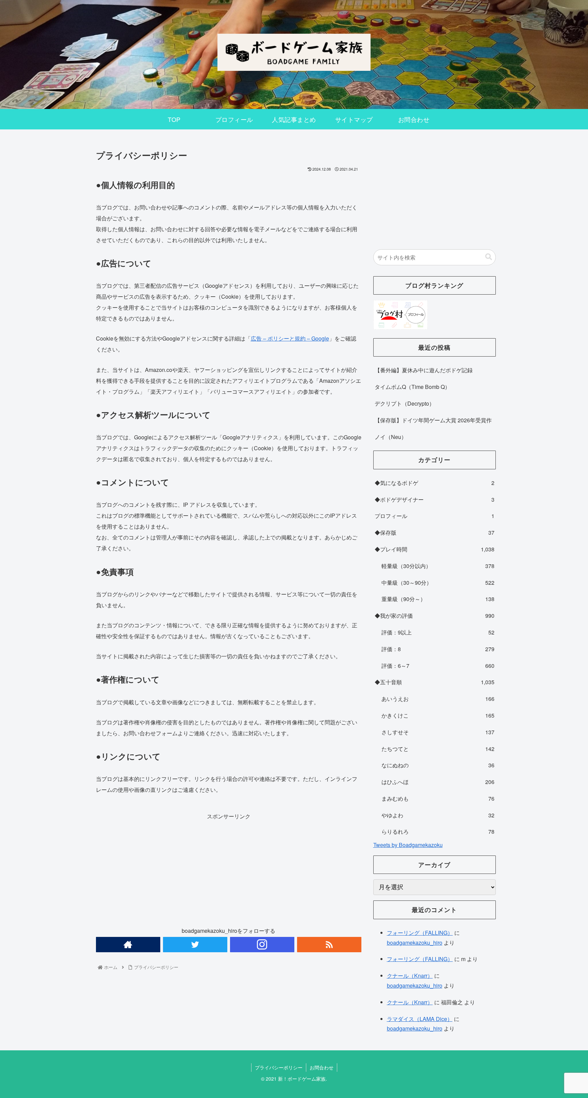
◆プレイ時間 (434, 549)
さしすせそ (437, 732)
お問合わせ (321, 1067)
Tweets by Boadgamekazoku (408, 845)
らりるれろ (437, 831)
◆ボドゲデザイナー (434, 499)
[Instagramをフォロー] (262, 944)
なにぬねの (437, 765)
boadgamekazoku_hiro (414, 942)
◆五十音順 (434, 682)
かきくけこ (437, 715)
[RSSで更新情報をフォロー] (329, 944)
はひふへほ (437, 782)
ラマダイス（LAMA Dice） (420, 1019)
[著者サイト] (128, 944)
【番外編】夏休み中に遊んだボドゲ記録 (424, 370)
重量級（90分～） (437, 599)
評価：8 (437, 649)
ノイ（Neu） (391, 437)
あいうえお (437, 699)
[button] (489, 257)
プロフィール (434, 516)
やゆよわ (437, 815)
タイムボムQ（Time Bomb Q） (412, 387)
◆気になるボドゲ (434, 483)
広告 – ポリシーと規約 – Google (290, 338)
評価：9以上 (437, 632)
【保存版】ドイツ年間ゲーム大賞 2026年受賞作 (433, 420)
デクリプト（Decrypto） (405, 403)
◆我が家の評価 (434, 615)
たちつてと (437, 749)
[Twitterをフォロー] (195, 944)
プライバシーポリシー (279, 1067)
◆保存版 (434, 532)
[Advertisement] (228, 869)
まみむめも (437, 798)
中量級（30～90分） (437, 582)
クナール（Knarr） (410, 975)
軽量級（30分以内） (437, 566)
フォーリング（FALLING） (420, 933)
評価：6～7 (437, 666)
